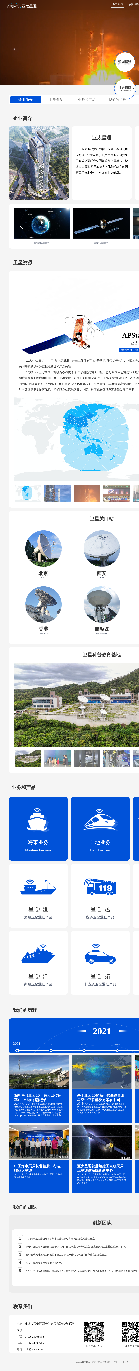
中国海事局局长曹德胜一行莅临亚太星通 (37, 1168)
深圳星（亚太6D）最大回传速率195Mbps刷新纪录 (37, 1098)
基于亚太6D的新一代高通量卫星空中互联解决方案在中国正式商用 (100, 1098)
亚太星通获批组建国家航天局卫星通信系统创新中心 (100, 1168)
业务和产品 (87, 99)
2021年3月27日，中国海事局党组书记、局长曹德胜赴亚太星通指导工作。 (38, 1176)
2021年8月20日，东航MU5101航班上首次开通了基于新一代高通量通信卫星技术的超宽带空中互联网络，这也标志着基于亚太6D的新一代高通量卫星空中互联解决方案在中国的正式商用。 (101, 1108)
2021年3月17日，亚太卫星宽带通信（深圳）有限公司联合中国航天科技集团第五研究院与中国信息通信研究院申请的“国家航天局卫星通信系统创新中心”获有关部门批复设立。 (101, 1178)
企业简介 (25, 99)
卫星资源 (56, 99)
